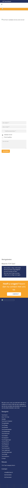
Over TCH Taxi (5, 417)
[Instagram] (6, 480)
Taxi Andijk (4, 454)
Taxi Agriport (5, 437)
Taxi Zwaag (4, 425)
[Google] (10, 480)
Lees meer (17, 408)
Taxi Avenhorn (5, 456)
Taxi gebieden (5, 423)
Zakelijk (4, 419)
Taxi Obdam (5, 435)
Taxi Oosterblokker (7, 429)
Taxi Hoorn (4, 415)
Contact (4, 458)
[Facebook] (3, 480)
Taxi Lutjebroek (6, 450)
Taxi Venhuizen (6, 448)
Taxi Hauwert (5, 446)
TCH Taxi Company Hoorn (8, 465)
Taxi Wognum (5, 444)
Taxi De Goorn (5, 442)
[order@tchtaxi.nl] (3, 472)
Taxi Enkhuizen (5, 433)
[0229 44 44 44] (3, 475)
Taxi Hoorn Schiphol (7, 421)
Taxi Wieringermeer (7, 452)
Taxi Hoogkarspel (6, 440)
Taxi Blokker (5, 427)
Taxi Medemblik (6, 431)
